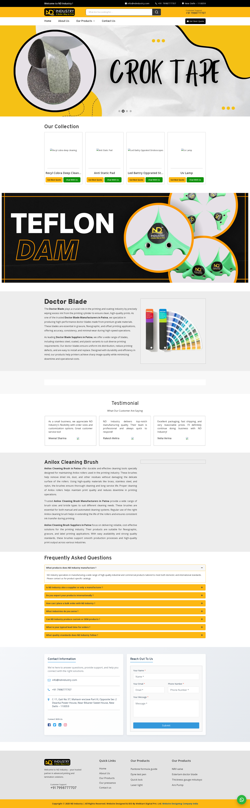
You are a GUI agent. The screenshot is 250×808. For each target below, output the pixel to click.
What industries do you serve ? (62, 611)
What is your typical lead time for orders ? (68, 627)
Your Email (139, 684)
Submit (166, 725)
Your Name (139, 670)
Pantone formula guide (144, 769)
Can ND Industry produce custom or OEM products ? (73, 619)
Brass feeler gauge (104, 173)
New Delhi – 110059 (195, 3)
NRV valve (177, 769)
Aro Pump (177, 785)
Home (102, 768)
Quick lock (137, 779)
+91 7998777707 (166, 3)
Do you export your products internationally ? (70, 595)
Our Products (84, 21)
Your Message (140, 697)
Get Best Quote (196, 21)
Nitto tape (145, 173)
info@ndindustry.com (138, 3)
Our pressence (107, 782)
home (47, 21)
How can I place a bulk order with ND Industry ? (70, 603)
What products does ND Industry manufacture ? (71, 567)
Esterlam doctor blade (184, 774)
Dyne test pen (138, 774)
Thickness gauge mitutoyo (187, 779)
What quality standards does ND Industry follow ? (72, 635)
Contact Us (108, 21)
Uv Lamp (63, 173)
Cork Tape (186, 173)
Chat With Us (72, 179)
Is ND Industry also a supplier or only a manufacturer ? (74, 587)
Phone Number (176, 684)
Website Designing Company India (180, 803)
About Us (63, 21)
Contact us (105, 787)
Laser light (137, 785)
